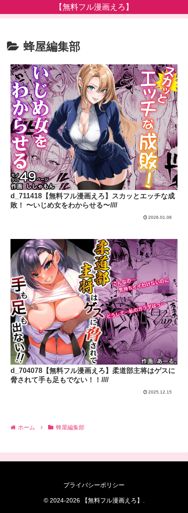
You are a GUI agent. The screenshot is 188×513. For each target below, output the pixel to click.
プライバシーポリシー (94, 484)
